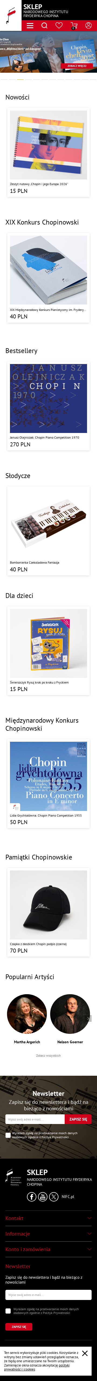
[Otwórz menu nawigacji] (30, 25)
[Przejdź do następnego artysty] (88, 1018)
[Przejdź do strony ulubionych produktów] (59, 25)
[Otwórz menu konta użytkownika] (89, 25)
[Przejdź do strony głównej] (11, 15)
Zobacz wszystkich (48, 1055)
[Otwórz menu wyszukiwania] (44, 25)
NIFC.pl (68, 1196)
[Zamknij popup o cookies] (85, 1353)
